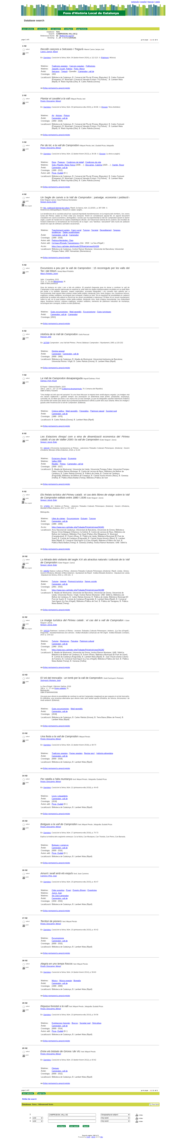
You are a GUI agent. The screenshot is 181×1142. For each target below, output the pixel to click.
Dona (54, 162)
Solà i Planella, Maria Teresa (63, 165)
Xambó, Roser (118, 165)
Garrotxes (47, 58)
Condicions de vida (93, 162)
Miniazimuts (58, 282)
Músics (55, 981)
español (143, 2)
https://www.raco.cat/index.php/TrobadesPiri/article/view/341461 (78, 527)
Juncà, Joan (57, 893)
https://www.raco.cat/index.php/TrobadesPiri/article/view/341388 (78, 590)
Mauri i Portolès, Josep (49, 274)
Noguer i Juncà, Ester (48, 442)
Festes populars (76, 753)
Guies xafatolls (60, 688)
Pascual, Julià (45, 337)
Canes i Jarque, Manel (49, 52)
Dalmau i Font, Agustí (48, 381)
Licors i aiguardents (60, 796)
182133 (46, 448)
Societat (94, 230)
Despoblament (106, 230)
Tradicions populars (60, 66)
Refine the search (67, 36)
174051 (47, 506)
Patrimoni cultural (87, 641)
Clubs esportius (58, 890)
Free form (155, 1104)
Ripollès (55, 464)
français (151, 2)
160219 (46, 631)
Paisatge (74, 641)
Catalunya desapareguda (72, 389)
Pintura (67, 115)
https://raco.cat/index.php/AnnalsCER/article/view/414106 (75, 246)
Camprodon (74, 235)
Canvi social (76, 230)
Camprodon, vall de (86, 71)
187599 (46, 343)
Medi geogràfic (76, 312)
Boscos (75, 1023)
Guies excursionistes (59, 312)
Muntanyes (64, 641)
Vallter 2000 (56, 461)
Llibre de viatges (58, 518)
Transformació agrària (61, 230)
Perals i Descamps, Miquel (50, 101)
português (135, 2)
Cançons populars (76, 66)
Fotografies (84, 411)
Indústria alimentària (104, 753)
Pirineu (63, 464)
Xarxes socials (91, 581)
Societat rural (111, 411)
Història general (58, 351)
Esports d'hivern (79, 890)
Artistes (59, 115)
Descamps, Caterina (93, 165)
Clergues (55, 1068)
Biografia (77, 981)
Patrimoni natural (97, 411)
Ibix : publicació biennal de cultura (56, 208)
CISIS (88, 1137)
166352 (46, 571)
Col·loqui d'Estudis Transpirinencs (65, 243)
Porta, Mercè (79, 69)
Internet (63, 581)
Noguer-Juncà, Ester (48, 202)
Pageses (61, 162)
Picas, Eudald (57, 173)
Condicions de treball (75, 162)
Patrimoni (105, 58)
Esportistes (92, 890)
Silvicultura (96, 1023)
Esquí (68, 890)
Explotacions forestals (61, 1023)
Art (53, 115)
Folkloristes (90, 66)
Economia (72, 458)
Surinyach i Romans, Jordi (50, 680)
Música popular (65, 981)
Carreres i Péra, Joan (48, 876)
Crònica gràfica (58, 411)
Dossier (105, 107)
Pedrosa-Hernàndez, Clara (62, 240)
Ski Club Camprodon (60, 896)
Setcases (56, 71)
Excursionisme (89, 312)
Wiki (101, 1137)
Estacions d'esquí (59, 458)
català (157, 2)
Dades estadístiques (71, 232)
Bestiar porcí (89, 753)
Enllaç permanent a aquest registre (56, 88)
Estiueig (84, 518)
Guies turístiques (104, 312)
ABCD (93, 1137)
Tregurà (64, 71)
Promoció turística (75, 581)
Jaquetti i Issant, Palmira (62, 69)
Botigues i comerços (60, 845)
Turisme (86, 230)
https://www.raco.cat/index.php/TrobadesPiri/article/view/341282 (78, 650)
